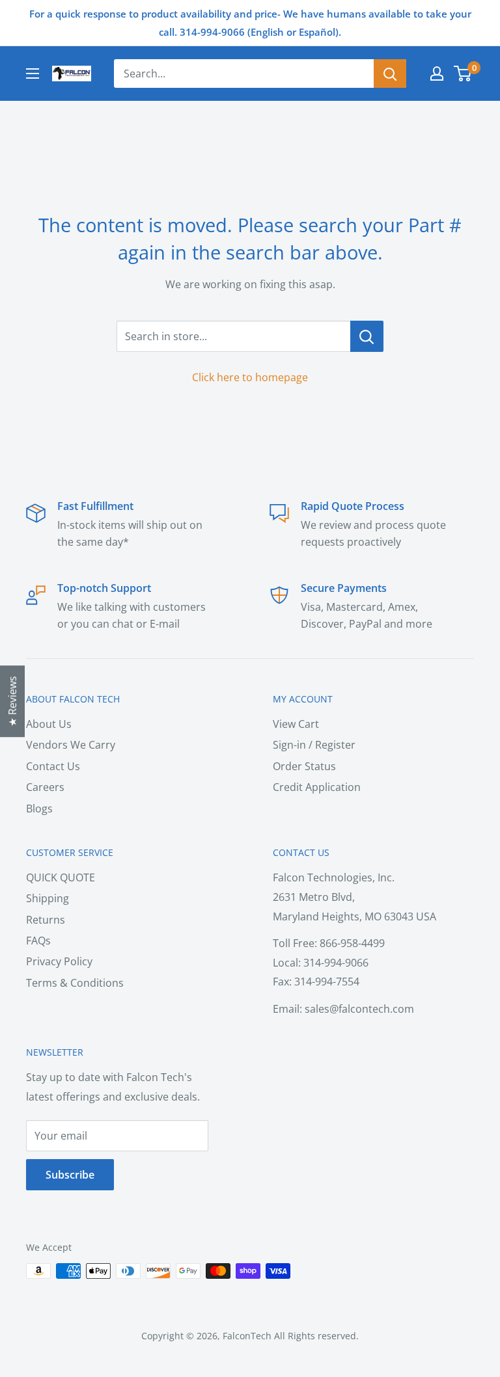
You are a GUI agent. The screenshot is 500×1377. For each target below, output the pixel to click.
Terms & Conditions (75, 983)
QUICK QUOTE (60, 877)
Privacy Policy (59, 961)
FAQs (38, 940)
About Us (49, 724)
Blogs (39, 808)
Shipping (47, 898)
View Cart (296, 724)
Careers (45, 787)
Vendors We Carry (70, 745)
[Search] (390, 73)
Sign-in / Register (314, 745)
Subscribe (70, 1175)
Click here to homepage (250, 377)
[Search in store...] (366, 336)
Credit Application (317, 787)
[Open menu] (32, 73)
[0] (463, 73)
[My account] (436, 73)
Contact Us (53, 766)
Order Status (304, 766)
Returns (45, 920)
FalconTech (247, 1336)
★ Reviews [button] (12, 701)
